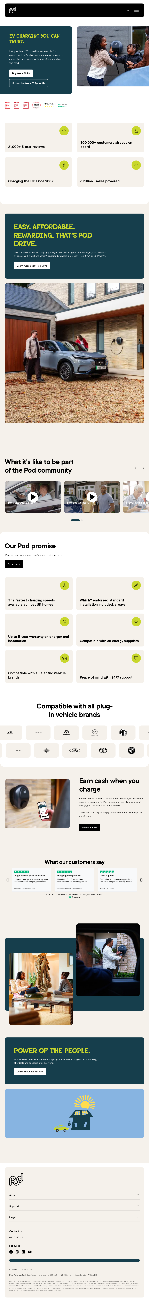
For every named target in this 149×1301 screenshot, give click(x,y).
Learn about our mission (30, 1071)
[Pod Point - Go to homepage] (12, 10)
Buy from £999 (21, 73)
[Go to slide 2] (81, 520)
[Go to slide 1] (75, 520)
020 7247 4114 (16, 1237)
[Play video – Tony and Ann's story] (33, 497)
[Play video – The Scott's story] (92, 497)
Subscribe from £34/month (28, 83)
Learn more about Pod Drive (32, 265)
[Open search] (128, 10)
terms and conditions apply (25, 1288)
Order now (14, 564)
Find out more (89, 827)
